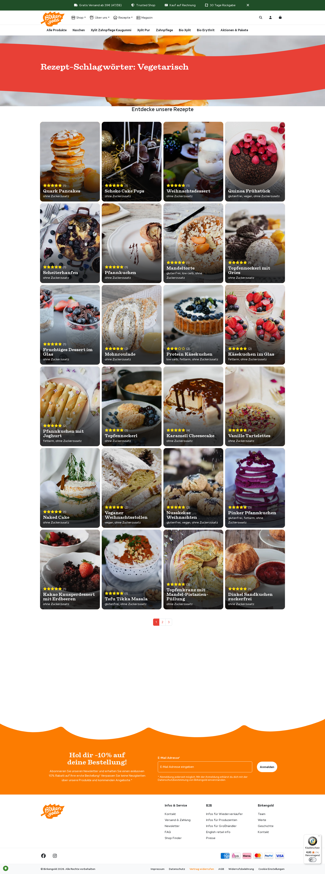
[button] (248, 5)
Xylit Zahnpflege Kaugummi (111, 30)
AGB (221, 869)
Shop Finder (173, 838)
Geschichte (265, 826)
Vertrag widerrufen (202, 869)
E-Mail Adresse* (169, 758)
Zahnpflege (164, 30)
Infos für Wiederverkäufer (224, 814)
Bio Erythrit (206, 30)
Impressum (157, 869)
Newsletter (172, 826)
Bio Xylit (185, 30)
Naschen (79, 30)
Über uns (101, 17)
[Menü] (319, 837)
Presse (210, 838)
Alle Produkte (57, 30)
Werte (262, 820)
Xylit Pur (143, 30)
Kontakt (170, 814)
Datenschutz (177, 869)
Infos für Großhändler (221, 826)
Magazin (147, 17)
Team (261, 814)
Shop (80, 17)
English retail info (218, 832)
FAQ (168, 832)
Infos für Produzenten (221, 820)
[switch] (312, 859)
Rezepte (124, 17)
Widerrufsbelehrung (241, 869)
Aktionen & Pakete (234, 30)
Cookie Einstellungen (271, 869)
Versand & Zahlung (178, 820)
